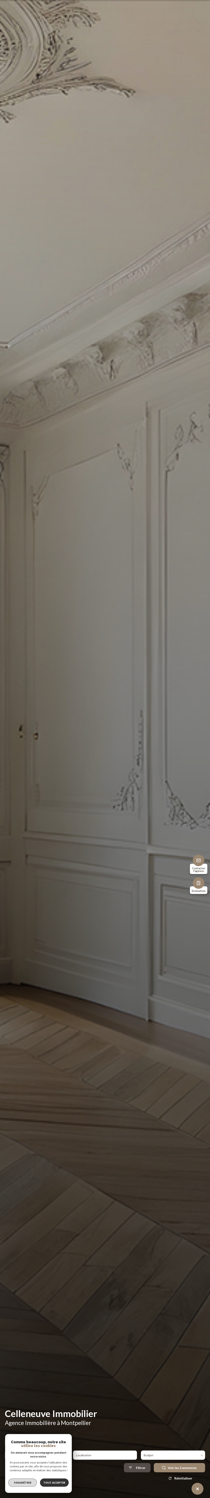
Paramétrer (22, 1482)
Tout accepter (54, 1482)
